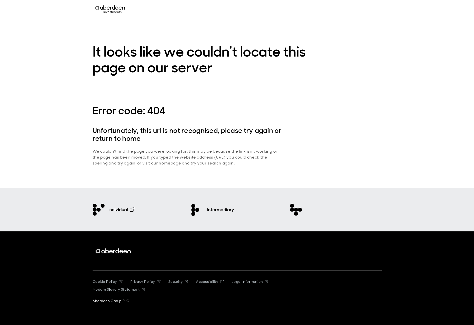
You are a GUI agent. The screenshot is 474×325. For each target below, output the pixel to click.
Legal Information (247, 281)
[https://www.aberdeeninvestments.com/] (114, 251)
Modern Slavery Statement (116, 289)
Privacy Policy (142, 281)
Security (175, 281)
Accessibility (207, 281)
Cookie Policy (105, 281)
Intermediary (220, 210)
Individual (118, 210)
